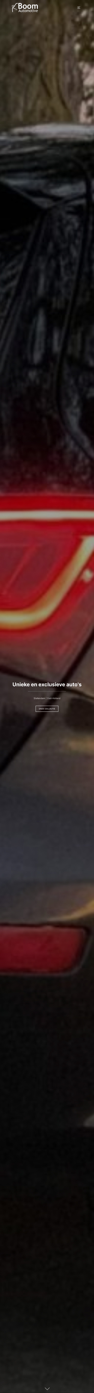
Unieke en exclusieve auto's (47, 684)
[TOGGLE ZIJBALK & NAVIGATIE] (79, 7)
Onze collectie (47, 709)
